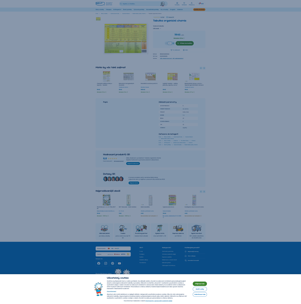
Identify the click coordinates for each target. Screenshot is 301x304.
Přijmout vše (200, 284)
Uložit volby (200, 289)
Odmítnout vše (199, 294)
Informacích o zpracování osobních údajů (158, 301)
